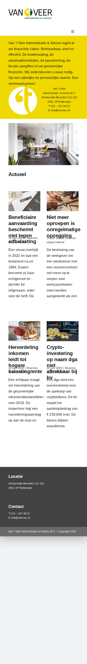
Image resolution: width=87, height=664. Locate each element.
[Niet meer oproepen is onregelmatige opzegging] (63, 201)
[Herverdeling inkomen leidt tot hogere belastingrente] (24, 331)
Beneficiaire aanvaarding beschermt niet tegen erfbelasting (22, 229)
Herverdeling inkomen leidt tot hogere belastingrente (25, 359)
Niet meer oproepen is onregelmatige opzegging (63, 226)
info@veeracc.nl (60, 110)
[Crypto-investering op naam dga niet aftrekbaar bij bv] (63, 331)
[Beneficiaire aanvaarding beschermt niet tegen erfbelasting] (24, 201)
